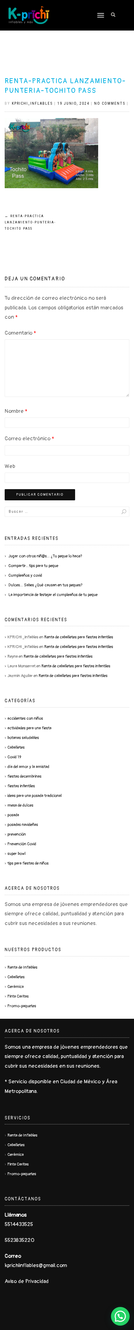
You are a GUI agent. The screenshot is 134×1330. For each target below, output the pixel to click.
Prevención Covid (21, 843)
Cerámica (15, 986)
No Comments (109, 103)
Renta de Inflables (22, 967)
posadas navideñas (22, 824)
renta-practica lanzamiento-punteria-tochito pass (30, 222)
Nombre (16, 411)
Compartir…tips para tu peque (33, 565)
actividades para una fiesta (29, 728)
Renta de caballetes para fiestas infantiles (78, 637)
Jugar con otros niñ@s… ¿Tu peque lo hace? (45, 556)
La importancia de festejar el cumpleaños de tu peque (53, 594)
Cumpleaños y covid (25, 575)
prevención (16, 834)
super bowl (16, 853)
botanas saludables (23, 737)
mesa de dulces (20, 805)
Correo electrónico (29, 438)
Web (10, 466)
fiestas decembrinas (24, 776)
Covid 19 (14, 757)
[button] (120, 1316)
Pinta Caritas (18, 996)
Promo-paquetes (21, 1005)
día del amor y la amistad (28, 766)
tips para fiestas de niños (28, 863)
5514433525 (19, 1224)
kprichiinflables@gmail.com (36, 1265)
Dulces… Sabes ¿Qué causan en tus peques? (45, 585)
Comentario (20, 333)
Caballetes (16, 747)
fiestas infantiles (21, 786)
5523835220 (19, 1240)
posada (13, 815)
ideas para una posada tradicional (34, 795)
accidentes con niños (25, 718)
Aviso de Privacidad (27, 1281)
